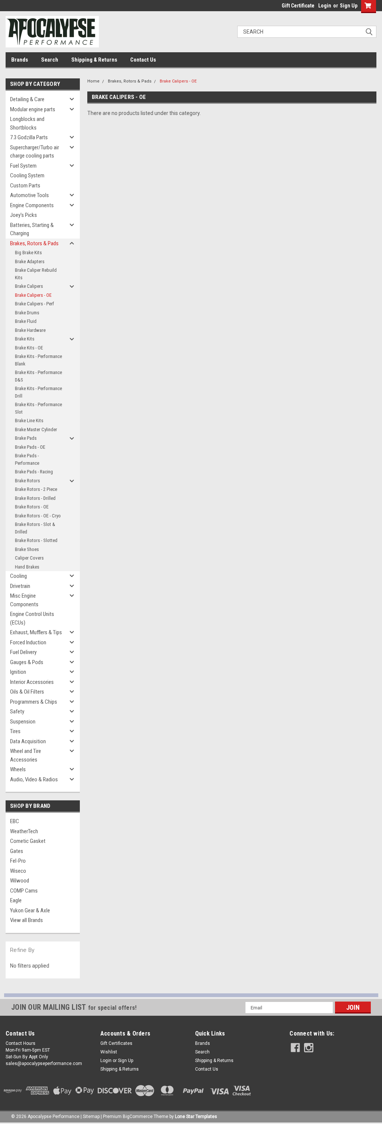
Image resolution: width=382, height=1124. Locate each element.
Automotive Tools (29, 195)
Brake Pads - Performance (27, 459)
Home (93, 81)
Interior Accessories (32, 682)
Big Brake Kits (28, 252)
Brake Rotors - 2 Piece (36, 489)
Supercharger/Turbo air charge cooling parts (34, 151)
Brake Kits (24, 339)
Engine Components (32, 205)
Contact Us (143, 59)
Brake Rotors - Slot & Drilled (35, 528)
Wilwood (19, 880)
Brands (19, 59)
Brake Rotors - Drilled (35, 498)
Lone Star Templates (196, 1116)
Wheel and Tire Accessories (25, 755)
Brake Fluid (26, 321)
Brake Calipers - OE (33, 295)
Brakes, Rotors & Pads (34, 243)
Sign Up (348, 6)
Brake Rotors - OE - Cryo (38, 516)
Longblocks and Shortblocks (27, 123)
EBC (14, 821)
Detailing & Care (27, 99)
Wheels (18, 769)
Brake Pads (26, 438)
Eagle (16, 900)
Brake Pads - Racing (34, 471)
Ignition (18, 672)
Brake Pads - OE (30, 447)
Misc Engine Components (24, 600)
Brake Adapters (29, 261)
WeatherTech (24, 831)
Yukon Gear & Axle (30, 910)
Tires (15, 731)
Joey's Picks (23, 215)
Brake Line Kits (29, 420)
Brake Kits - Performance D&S (38, 376)
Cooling (18, 576)
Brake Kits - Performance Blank (38, 360)
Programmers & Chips (33, 701)
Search (49, 59)
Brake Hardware (30, 330)
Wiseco (18, 871)
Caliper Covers (29, 558)
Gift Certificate (298, 6)
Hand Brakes (27, 567)
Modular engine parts (32, 109)
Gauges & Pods (26, 662)
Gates (16, 851)
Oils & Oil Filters (27, 691)
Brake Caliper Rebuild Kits (36, 273)
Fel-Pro (18, 860)
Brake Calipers (29, 286)
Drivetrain (20, 586)
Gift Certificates (116, 1043)
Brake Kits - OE (29, 348)
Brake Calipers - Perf (34, 303)
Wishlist (108, 1052)
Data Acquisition (28, 741)
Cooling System (27, 175)
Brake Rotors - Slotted (36, 540)
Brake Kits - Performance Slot (38, 408)
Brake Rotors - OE (31, 507)
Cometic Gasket (28, 841)
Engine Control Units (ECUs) (32, 618)
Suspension (22, 721)
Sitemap (91, 1116)
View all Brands (26, 920)
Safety (17, 711)
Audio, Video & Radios (34, 779)
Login (324, 6)
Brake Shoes (27, 549)
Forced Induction (28, 642)
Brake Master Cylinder (36, 429)
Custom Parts (25, 185)
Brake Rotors (27, 480)
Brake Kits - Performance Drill (38, 392)
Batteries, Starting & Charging (32, 229)
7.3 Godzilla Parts (29, 137)
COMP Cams (24, 890)
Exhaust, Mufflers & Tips (36, 632)
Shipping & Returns (94, 59)
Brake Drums (27, 312)
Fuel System (23, 165)
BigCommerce (138, 1116)
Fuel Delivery (23, 652)
